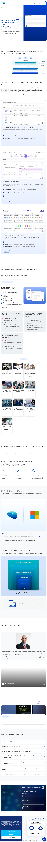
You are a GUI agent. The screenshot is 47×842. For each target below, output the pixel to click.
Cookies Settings (11, 837)
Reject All (11, 834)
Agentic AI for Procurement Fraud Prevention (7, 391)
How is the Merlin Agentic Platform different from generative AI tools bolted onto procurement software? (22, 756)
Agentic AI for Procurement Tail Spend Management (30, 410)
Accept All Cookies (11, 831)
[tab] (7, 282)
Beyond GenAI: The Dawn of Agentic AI (10, 718)
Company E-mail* (27, 800)
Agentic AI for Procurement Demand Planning (18, 409)
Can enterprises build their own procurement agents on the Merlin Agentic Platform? (20, 768)
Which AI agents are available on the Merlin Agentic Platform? (17, 751)
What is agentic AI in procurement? (11, 741)
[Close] (21, 818)
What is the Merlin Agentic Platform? (11, 746)
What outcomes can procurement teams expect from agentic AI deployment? (21, 774)
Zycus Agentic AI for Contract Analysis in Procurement (7, 428)
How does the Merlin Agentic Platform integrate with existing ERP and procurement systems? (19, 762)
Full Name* (24, 793)
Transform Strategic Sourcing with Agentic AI (6, 373)
